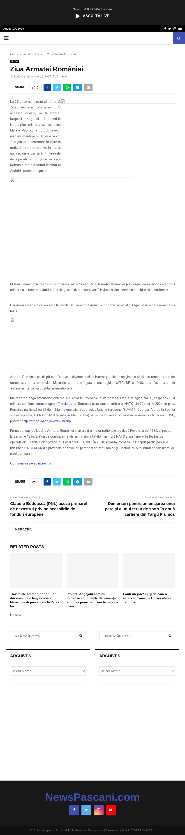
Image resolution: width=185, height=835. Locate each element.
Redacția (19, 76)
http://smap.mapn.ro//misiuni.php (46, 421)
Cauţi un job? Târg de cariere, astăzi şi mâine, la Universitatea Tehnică (147, 598)
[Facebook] (74, 810)
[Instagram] (99, 810)
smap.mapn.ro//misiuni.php (56, 404)
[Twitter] (86, 810)
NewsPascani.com (92, 797)
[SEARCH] (81, 635)
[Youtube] (111, 810)
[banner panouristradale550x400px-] (72, 181)
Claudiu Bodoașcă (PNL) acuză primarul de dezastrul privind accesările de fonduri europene (48, 509)
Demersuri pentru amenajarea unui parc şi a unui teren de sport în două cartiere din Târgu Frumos (140, 509)
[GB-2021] (60, 321)
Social (14, 61)
